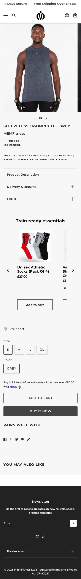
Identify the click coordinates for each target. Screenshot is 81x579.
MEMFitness (14, 133)
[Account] (67, 15)
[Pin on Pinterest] (16, 439)
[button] (13, 329)
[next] (46, 118)
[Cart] (75, 15)
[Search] (14, 15)
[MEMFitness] (40, 15)
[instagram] (37, 536)
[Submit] (73, 523)
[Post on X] (11, 439)
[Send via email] (22, 439)
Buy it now (40, 411)
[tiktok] (43, 536)
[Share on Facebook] (5, 439)
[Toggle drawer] (5, 15)
